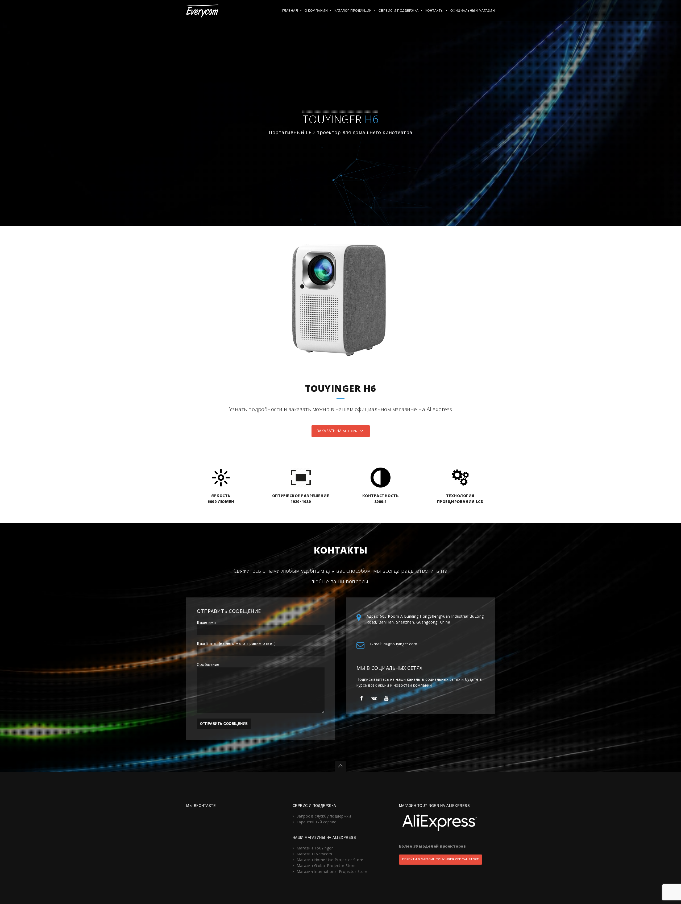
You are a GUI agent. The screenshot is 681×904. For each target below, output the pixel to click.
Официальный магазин (472, 11)
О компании (316, 11)
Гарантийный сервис (316, 821)
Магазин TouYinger (315, 848)
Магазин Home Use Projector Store (330, 859)
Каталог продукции (353, 11)
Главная (290, 11)
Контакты (434, 11)
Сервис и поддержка (399, 11)
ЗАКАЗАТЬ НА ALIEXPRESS (340, 431)
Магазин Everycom (314, 853)
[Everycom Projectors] (202, 10)
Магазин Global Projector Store (326, 865)
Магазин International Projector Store (332, 871)
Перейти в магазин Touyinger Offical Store (440, 859)
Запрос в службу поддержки (324, 816)
